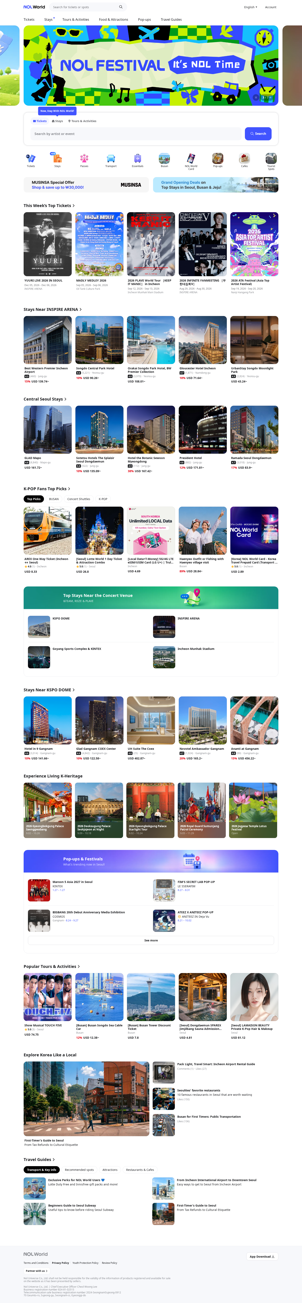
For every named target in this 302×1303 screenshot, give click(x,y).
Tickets (29, 19)
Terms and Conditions (36, 1263)
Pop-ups (144, 19)
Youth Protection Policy (85, 1263)
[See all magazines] (270, 97)
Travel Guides (171, 19)
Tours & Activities (75, 19)
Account (270, 7)
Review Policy (109, 1263)
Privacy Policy (60, 1263)
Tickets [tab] (42, 121)
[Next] (270, 65)
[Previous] (32, 65)
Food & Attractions (113, 19)
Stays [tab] (59, 121)
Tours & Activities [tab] (83, 121)
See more (151, 940)
